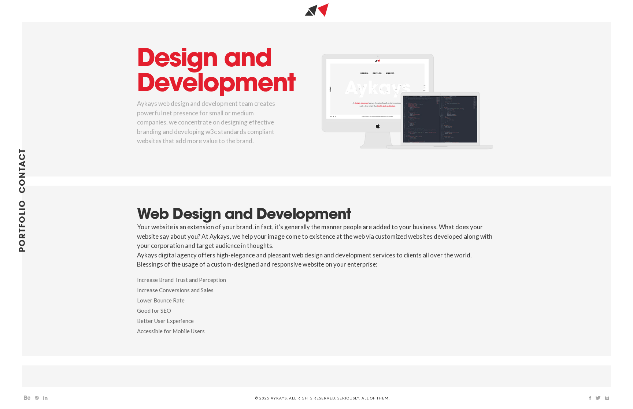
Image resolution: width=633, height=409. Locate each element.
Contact (22, 170)
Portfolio (22, 226)
